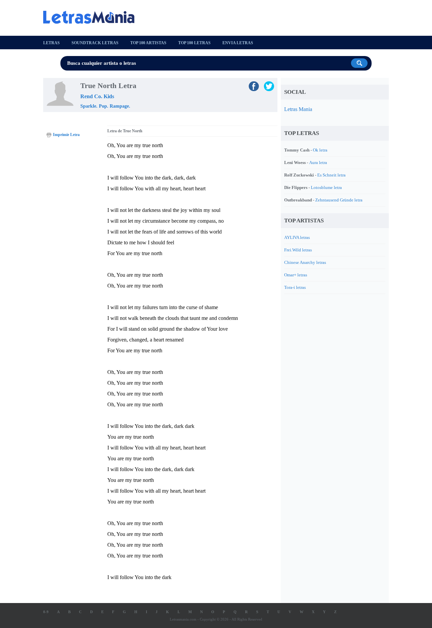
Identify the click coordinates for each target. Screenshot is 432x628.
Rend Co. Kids (97, 96)
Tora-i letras (295, 287)
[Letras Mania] (92, 17)
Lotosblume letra (326, 187)
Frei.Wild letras (298, 249)
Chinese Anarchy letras (305, 262)
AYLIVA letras (297, 237)
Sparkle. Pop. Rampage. (105, 106)
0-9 (46, 612)
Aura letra (318, 162)
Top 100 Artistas (148, 42)
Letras (51, 42)
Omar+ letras (295, 274)
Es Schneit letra (331, 175)
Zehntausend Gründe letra (338, 199)
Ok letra (320, 150)
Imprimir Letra (66, 134)
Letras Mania (298, 109)
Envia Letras (237, 42)
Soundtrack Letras (95, 42)
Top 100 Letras (194, 42)
